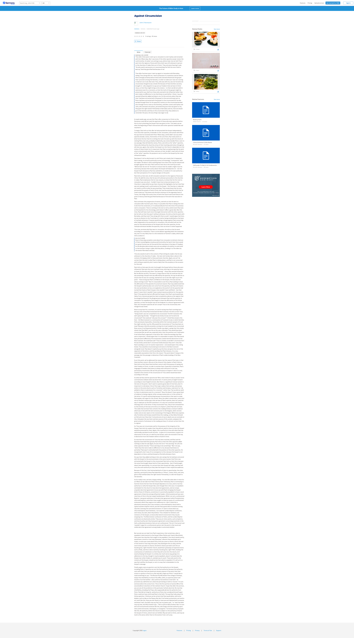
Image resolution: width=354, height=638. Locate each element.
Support (218, 630)
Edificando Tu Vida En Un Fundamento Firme (207, 165)
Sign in (348, 3)
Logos (144, 630)
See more (217, 29)
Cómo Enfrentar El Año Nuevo (202, 142)
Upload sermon (319, 3)
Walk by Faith (197, 119)
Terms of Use (208, 630)
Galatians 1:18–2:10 (140, 33)
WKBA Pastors (197, 121)
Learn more (195, 8)
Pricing (310, 3)
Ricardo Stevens (197, 144)
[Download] (218, 49)
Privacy (197, 630)
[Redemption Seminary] (206, 185)
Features (302, 3)
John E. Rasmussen (145, 22)
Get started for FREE (332, 3)
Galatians (136, 29)
